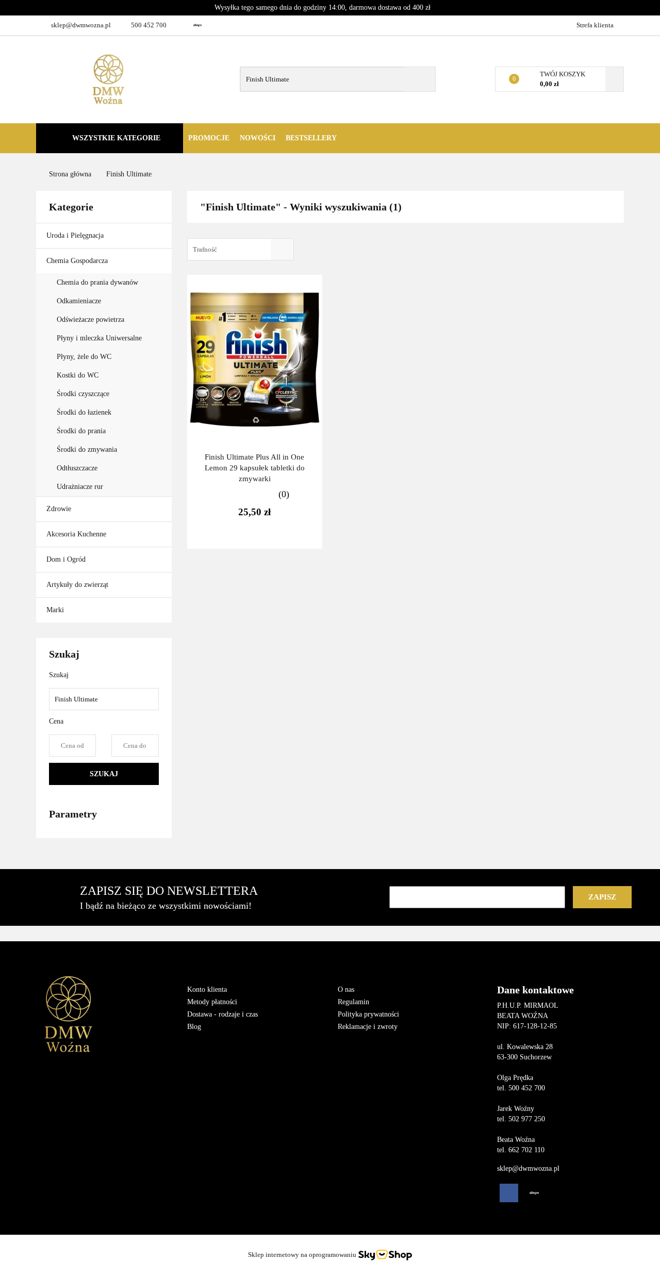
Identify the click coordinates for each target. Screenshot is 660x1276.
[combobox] (240, 249)
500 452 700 (149, 25)
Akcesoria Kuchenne (77, 534)
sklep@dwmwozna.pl (81, 25)
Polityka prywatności (368, 1014)
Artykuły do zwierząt (78, 584)
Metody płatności (212, 1002)
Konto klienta (207, 989)
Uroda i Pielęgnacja (76, 235)
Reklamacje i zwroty (368, 1026)
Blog (194, 1026)
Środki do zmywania (88, 449)
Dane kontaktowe (535, 989)
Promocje (208, 138)
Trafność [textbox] (205, 249)
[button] (225, 962)
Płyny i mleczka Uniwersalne (100, 338)
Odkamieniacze (80, 301)
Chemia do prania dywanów (97, 282)
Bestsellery (311, 138)
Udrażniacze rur (80, 486)
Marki (56, 610)
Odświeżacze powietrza (90, 319)
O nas (346, 989)
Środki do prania (82, 431)
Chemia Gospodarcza (78, 261)
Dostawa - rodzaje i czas (222, 1014)
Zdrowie (59, 509)
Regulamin (353, 1002)
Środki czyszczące (84, 394)
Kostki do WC (77, 375)
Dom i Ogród (67, 559)
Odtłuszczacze (77, 468)
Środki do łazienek (84, 412)
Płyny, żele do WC (84, 357)
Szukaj (104, 774)
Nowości (257, 138)
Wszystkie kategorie (115, 138)
